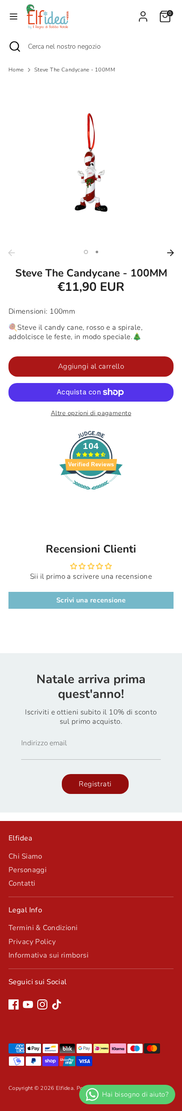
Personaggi (27, 870)
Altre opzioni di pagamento (91, 413)
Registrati (95, 784)
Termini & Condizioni (43, 928)
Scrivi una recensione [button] (91, 600)
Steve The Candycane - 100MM (74, 70)
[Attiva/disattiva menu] (13, 16)
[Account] (143, 12)
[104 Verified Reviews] (91, 494)
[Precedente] (11, 253)
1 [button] (86, 252)
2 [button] (97, 252)
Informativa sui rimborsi (48, 955)
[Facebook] (13, 1004)
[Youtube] (28, 1004)
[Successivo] (170, 253)
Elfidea (65, 1088)
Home (16, 70)
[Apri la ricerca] (14, 46)
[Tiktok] (57, 1004)
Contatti (21, 883)
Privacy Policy (32, 942)
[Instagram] (42, 1004)
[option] (91, 162)
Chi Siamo (25, 856)
